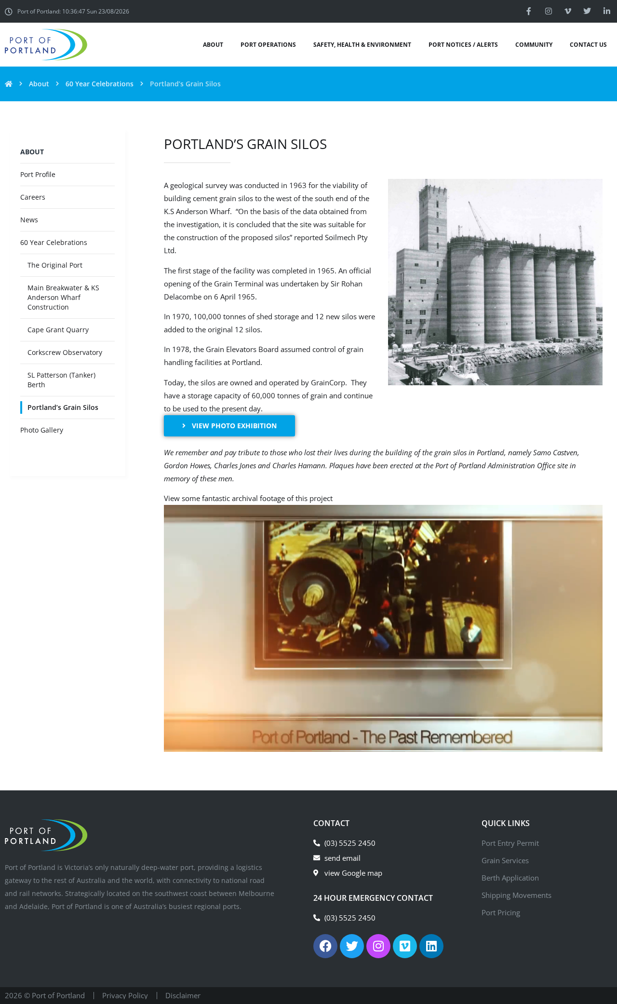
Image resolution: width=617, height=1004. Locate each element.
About (39, 83)
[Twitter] (587, 11)
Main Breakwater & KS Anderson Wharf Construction (63, 297)
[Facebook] (325, 946)
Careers (32, 197)
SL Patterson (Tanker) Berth (61, 379)
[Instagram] (548, 11)
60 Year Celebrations (100, 83)
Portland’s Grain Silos (62, 407)
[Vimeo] (405, 946)
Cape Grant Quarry (58, 329)
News (29, 219)
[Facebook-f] (528, 11)
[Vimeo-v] (568, 11)
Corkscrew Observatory (64, 352)
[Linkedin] (431, 946)
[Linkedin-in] (607, 11)
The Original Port (54, 265)
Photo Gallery (41, 429)
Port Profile (37, 174)
